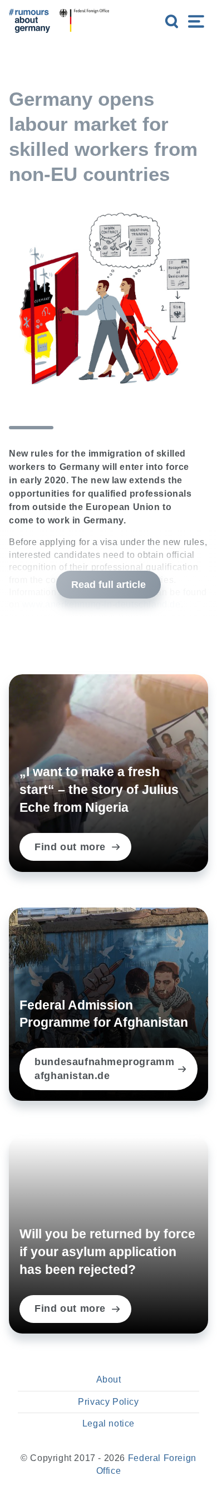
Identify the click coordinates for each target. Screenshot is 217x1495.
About (108, 1379)
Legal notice (108, 1423)
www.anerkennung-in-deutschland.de (101, 604)
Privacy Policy (108, 1401)
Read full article (108, 584)
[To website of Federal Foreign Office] (84, 21)
